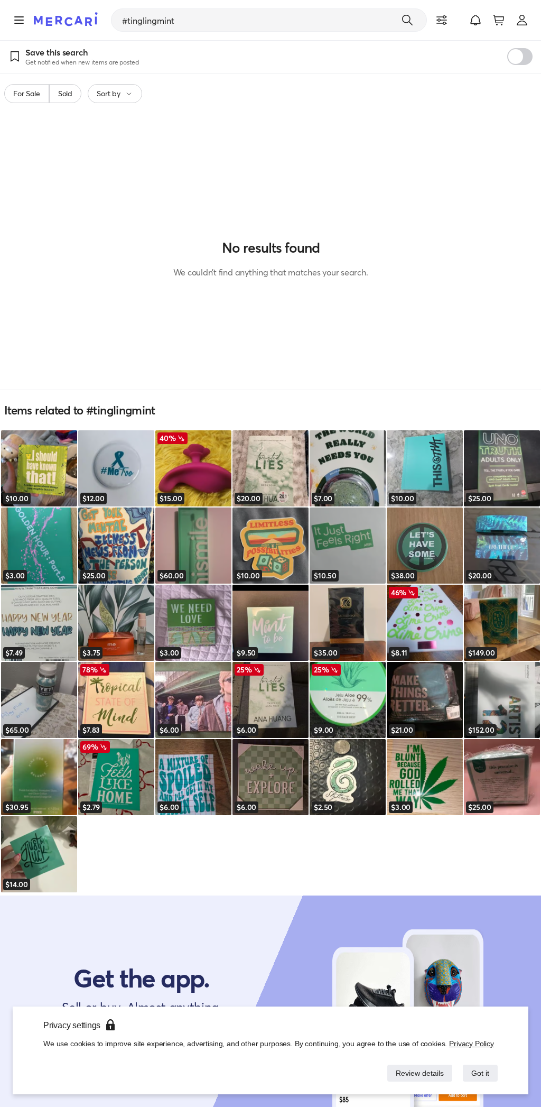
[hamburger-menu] (19, 20)
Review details (416, 1073)
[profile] (522, 20)
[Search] (407, 20)
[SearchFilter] (441, 20)
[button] (475, 20)
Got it (479, 1073)
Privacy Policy (472, 1043)
